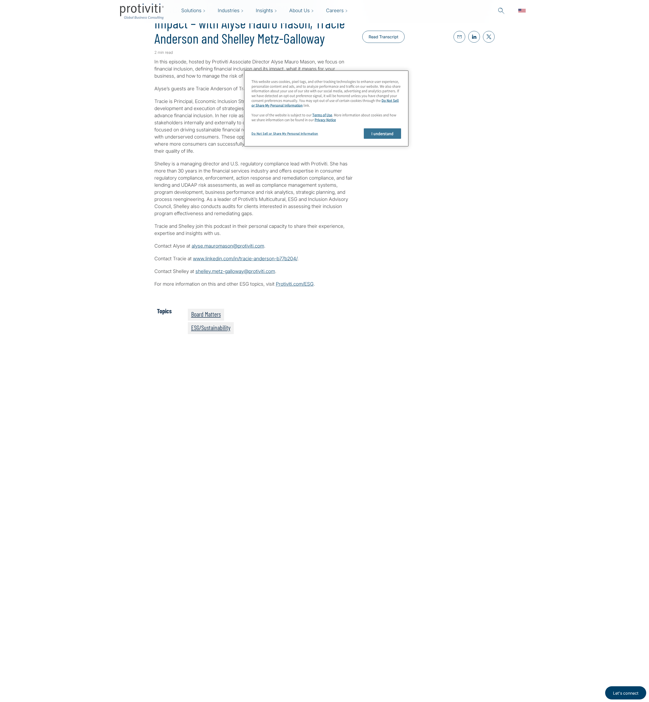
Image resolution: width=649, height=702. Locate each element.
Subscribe (171, 472)
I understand (382, 133)
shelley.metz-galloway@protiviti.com (235, 271)
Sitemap (259, 664)
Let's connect (625, 693)
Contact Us (231, 664)
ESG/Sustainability (210, 327)
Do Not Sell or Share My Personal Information (284, 133)
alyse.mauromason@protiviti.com (228, 246)
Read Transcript (383, 36)
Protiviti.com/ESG (295, 284)
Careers (227, 650)
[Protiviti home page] (147, 642)
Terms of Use (322, 114)
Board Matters (206, 314)
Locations (261, 636)
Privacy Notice (325, 119)
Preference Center (270, 650)
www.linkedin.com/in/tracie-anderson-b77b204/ (245, 259)
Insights (228, 679)
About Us (229, 636)
